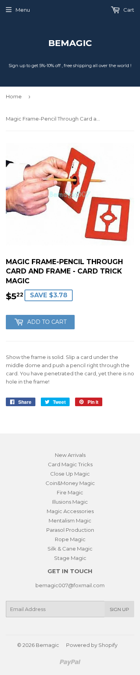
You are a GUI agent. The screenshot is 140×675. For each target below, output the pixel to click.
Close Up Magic (70, 474)
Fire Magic (70, 492)
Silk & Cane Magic (70, 548)
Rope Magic (70, 539)
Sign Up (119, 609)
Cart (128, 10)
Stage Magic (70, 558)
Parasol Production (70, 530)
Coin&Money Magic (70, 483)
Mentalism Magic (70, 520)
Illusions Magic (70, 502)
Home (14, 96)
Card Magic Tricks (70, 464)
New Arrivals (70, 455)
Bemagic (70, 42)
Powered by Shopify (91, 645)
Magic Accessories (70, 511)
